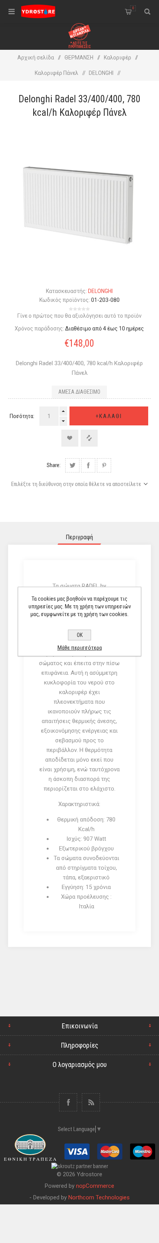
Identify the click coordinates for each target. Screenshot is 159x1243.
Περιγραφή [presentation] (79, 537)
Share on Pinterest (104, 465)
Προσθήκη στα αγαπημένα (69, 438)
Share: (54, 465)
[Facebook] (68, 1102)
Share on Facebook (88, 465)
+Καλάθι (109, 416)
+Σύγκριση (89, 438)
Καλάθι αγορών (133, 8)
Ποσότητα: (22, 416)
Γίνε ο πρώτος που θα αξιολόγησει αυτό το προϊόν (79, 316)
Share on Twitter (72, 465)
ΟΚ (80, 635)
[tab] (79, 537)
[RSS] (91, 1102)
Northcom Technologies (99, 1197)
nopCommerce (95, 1185)
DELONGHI (100, 291)
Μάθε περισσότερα (80, 647)
